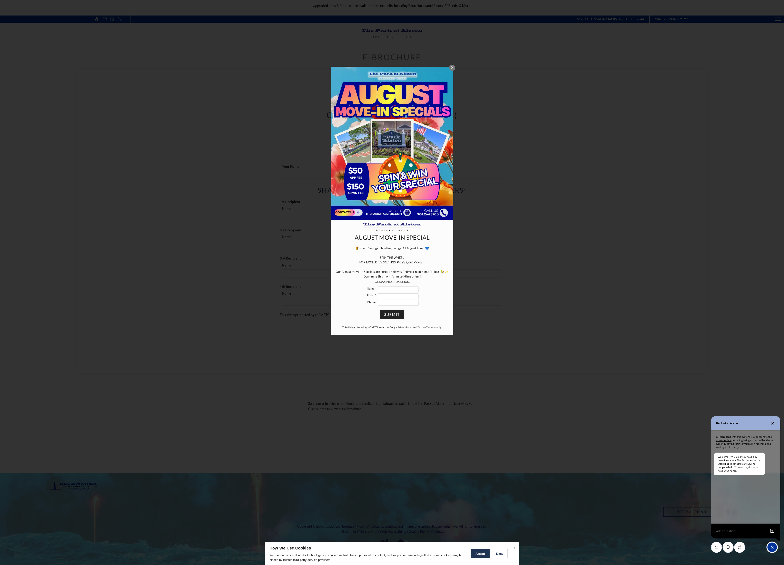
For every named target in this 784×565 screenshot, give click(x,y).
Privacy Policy (405, 327)
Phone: (371, 302)
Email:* (371, 295)
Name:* (371, 288)
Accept (480, 553)
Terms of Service (426, 327)
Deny (499, 553)
